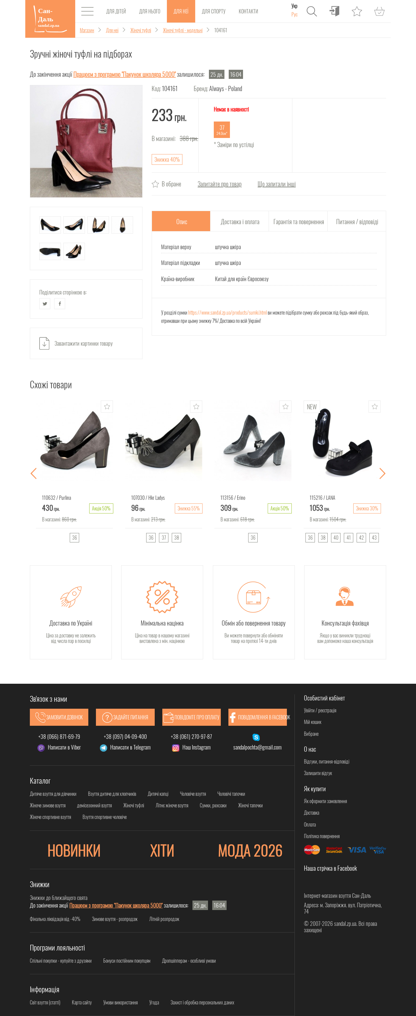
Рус (294, 14)
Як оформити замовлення (325, 801)
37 (164, 537)
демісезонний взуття (94, 805)
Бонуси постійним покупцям (126, 960)
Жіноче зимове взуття (47, 805)
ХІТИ (162, 850)
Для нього (149, 11)
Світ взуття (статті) (45, 1002)
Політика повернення (322, 836)
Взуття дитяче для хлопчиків (112, 793)
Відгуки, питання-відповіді (326, 761)
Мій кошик (312, 722)
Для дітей (116, 11)
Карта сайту (82, 1002)
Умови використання (120, 1002)
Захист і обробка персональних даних (202, 1002)
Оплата (310, 824)
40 (335, 537)
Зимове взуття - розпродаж (115, 919)
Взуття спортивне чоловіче (105, 817)
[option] (74, 473)
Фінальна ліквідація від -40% (55, 919)
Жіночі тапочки (250, 805)
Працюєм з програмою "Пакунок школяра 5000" (124, 74)
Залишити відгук (318, 773)
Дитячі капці (158, 793)
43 (374, 537)
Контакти (248, 11)
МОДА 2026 (250, 850)
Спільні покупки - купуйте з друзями (61, 960)
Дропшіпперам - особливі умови (189, 960)
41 (349, 537)
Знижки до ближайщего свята (58, 897)
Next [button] (382, 473)
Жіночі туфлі (133, 805)
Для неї (181, 11)
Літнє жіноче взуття (172, 805)
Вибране (311, 733)
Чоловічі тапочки (231, 793)
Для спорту (213, 11)
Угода (154, 1002)
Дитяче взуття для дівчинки (53, 793)
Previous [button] (33, 473)
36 (74, 537)
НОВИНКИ (74, 850)
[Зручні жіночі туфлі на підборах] (86, 141)
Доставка (311, 812)
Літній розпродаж (164, 919)
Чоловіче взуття (193, 793)
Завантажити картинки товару (84, 343)
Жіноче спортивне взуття (50, 817)
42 (361, 537)
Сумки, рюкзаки (213, 805)
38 (176, 537)
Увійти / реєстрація (320, 710)
